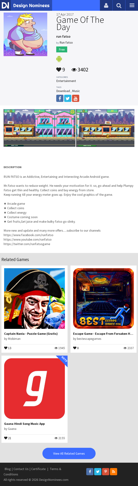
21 (9, 438)
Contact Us (21, 469)
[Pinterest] (105, 471)
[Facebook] (89, 471)
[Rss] (113, 471)
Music (76, 91)
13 (9, 347)
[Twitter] (97, 471)
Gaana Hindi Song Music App (24, 424)
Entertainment (66, 81)
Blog (7, 469)
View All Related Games (69, 453)
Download (63, 91)
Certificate (38, 469)
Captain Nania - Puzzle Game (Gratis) (31, 334)
